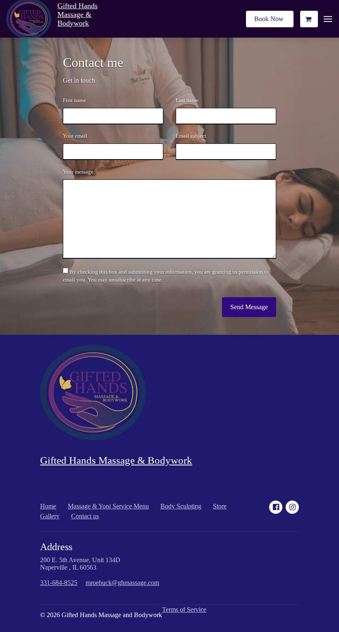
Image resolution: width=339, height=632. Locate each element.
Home (48, 506)
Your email (75, 136)
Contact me (93, 62)
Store (220, 506)
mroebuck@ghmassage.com (122, 582)
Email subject (191, 136)
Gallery (50, 516)
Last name (187, 100)
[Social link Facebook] (275, 507)
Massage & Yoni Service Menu (108, 506)
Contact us (85, 516)
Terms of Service (184, 609)
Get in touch (79, 80)
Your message (78, 172)
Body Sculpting (180, 506)
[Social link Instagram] (292, 507)
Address (56, 546)
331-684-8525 (58, 582)
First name (74, 100)
